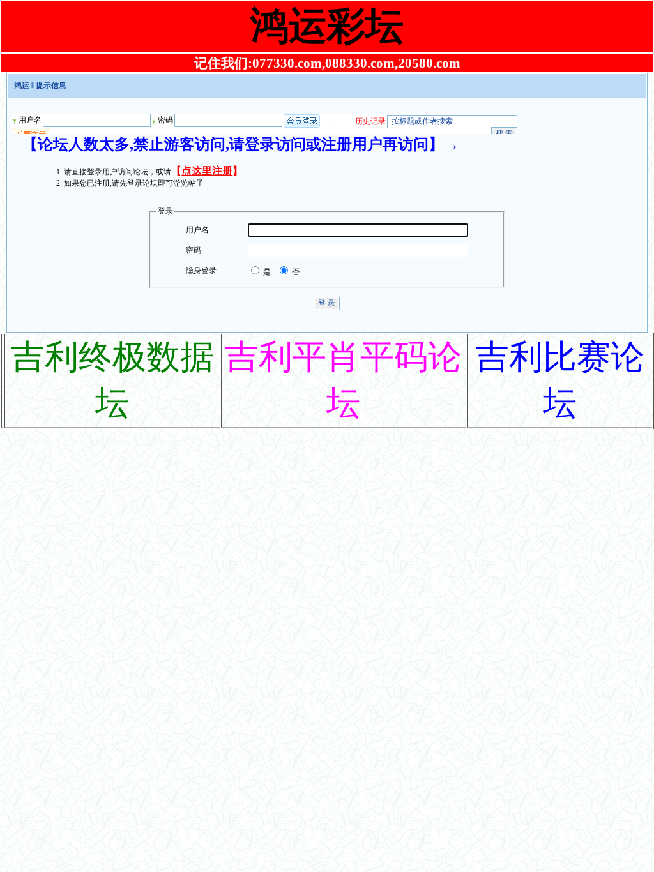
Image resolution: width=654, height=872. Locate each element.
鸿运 (21, 85)
